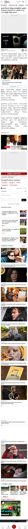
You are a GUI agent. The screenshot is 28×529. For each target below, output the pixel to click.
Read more (7, 146)
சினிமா (18, 182)
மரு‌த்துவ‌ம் (5, 185)
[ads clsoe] (27, 521)
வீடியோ (5, 497)
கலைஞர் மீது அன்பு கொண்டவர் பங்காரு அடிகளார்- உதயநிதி (14, 176)
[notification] (26, 1)
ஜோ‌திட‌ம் (12, 182)
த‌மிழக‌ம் (21, 5)
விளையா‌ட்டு (13, 5)
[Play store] (23, 1)
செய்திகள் (4, 5)
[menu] (2, 2)
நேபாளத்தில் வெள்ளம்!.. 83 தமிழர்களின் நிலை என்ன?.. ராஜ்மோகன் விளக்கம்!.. (14, 493)
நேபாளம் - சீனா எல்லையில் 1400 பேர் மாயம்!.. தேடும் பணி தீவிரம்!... (4, 493)
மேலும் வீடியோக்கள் (8, 499)
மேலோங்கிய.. (14, 185)
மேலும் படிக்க (7, 484)
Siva (7, 49)
